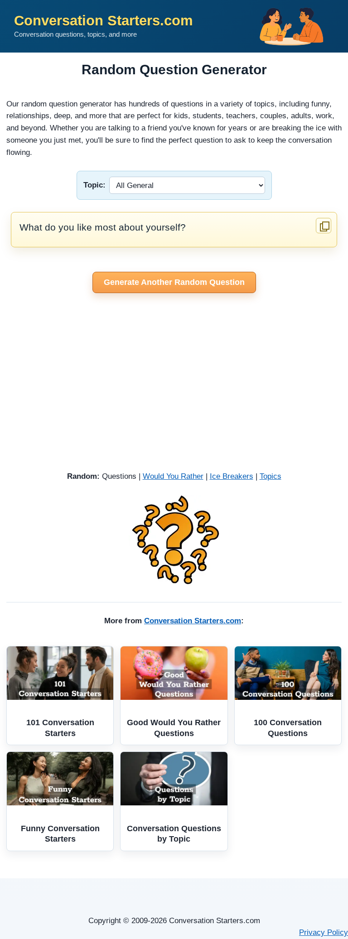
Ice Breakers (231, 476)
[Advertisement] (174, 387)
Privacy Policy (323, 932)
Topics (270, 476)
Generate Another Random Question (174, 282)
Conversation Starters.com (192, 620)
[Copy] (323, 225)
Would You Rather (173, 476)
